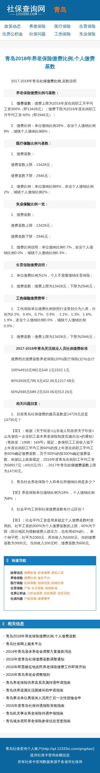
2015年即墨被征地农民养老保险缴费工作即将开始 (46, 667)
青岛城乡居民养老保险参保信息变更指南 (38, 721)
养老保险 (37, 26)
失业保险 (87, 34)
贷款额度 (50, 593)
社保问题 (37, 34)
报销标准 (51, 588)
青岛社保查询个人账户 (24, 749)
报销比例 (57, 583)
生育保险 (87, 26)
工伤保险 (62, 34)
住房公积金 (12, 34)
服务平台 (44, 578)
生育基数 (38, 588)
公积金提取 (35, 593)
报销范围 (44, 583)
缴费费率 (44, 598)
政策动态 (12, 26)
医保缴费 (44, 573)
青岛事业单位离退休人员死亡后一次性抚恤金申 (43, 698)
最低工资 (57, 573)
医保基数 (30, 583)
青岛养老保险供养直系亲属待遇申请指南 (38, 682)
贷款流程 (63, 593)
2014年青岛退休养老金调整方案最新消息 (39, 651)
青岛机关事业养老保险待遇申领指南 (34, 713)
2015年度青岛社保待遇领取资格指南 (35, 706)
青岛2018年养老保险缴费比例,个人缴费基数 (41, 636)
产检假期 (30, 598)
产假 (27, 588)
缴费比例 (30, 578)
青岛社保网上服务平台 (24, 644)
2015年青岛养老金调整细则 (28, 674)
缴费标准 (30, 573)
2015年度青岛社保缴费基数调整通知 (35, 659)
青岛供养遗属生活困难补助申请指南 (34, 690)
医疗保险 (62, 26)
